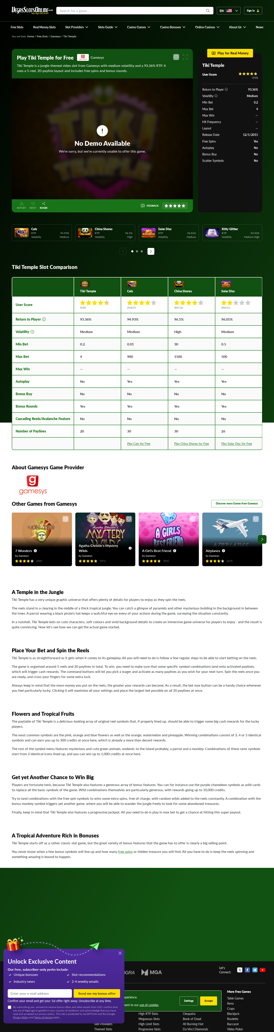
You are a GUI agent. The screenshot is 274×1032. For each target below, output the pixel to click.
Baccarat (233, 1024)
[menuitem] (77, 27)
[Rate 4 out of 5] (179, 205)
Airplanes (213, 550)
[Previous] (123, 251)
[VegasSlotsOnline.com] (32, 10)
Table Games (235, 998)
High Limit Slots (148, 1024)
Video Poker (235, 1029)
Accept (208, 1001)
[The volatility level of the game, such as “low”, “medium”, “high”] (216, 96)
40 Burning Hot (193, 1024)
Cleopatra (189, 1013)
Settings (189, 1001)
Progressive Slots (149, 1029)
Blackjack (233, 1013)
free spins (125, 851)
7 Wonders (23, 550)
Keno (230, 1003)
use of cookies (149, 1005)
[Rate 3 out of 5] (175, 205)
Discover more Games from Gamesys (237, 503)
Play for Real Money (233, 53)
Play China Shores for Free (191, 443)
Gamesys (56, 36)
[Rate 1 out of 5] (166, 205)
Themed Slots (103, 1029)
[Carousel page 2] (137, 251)
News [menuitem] (259, 27)
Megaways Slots (149, 1019)
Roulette (232, 1019)
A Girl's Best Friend (156, 550)
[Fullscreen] (185, 57)
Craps (231, 1008)
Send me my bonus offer (97, 993)
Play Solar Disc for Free (236, 443)
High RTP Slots (148, 1013)
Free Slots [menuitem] (17, 27)
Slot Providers (103, 1024)
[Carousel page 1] (132, 251)
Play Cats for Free (138, 443)
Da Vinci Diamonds (195, 1029)
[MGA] (151, 972)
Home (30, 36)
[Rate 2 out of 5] (170, 205)
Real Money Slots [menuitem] (44, 27)
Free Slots (42, 36)
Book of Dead (192, 1019)
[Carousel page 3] (142, 251)
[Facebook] (247, 969)
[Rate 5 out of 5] (183, 205)
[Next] (150, 251)
